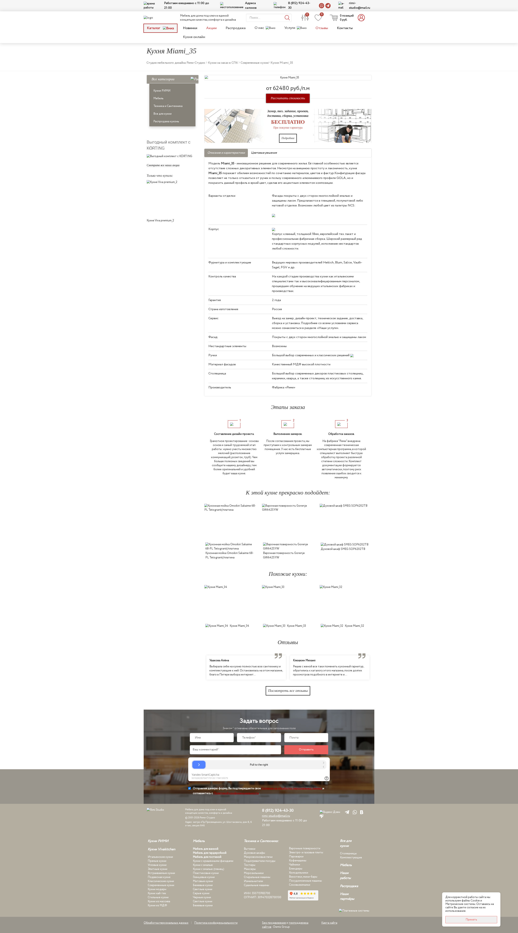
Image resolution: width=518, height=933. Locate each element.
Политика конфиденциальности (216, 923)
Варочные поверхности (304, 848)
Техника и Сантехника (168, 106)
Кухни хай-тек (157, 893)
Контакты (345, 28)
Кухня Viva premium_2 (160, 221)
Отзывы (321, 28)
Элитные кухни (157, 869)
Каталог (154, 28)
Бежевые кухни (203, 885)
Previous (201, 668)
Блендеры (295, 869)
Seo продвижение (274, 923)
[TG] (346, 812)
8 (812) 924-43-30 (299, 5)
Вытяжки (249, 849)
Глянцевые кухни (204, 877)
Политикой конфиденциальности (236, 793)
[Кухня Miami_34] (230, 603)
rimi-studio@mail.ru (359, 5)
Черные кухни (202, 897)
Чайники (294, 865)
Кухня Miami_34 (239, 626)
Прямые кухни (157, 861)
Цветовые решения (264, 153)
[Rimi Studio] (157, 18)
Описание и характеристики (226, 153)
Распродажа (236, 28)
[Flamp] (322, 816)
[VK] (361, 812)
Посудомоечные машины (305, 881)
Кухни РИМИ (161, 91)
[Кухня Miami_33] (288, 603)
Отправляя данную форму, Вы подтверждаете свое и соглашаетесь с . (258, 790)
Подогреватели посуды (259, 861)
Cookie (475, 901)
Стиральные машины (257, 877)
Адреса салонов (251, 5)
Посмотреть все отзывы (288, 691)
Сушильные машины (256, 885)
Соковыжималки (299, 885)
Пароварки (296, 857)
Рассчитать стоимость (288, 98)
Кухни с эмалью (203, 865)
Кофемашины (297, 861)
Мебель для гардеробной (209, 853)
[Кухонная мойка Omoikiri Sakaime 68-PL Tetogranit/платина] (230, 522)
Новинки (190, 28)
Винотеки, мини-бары (303, 877)
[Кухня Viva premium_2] (172, 198)
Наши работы (345, 875)
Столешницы (348, 854)
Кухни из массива (159, 901)
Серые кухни (201, 893)
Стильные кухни (158, 897)
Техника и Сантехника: (261, 841)
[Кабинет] (362, 17)
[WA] (354, 812)
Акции (211, 28)
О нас (259, 28)
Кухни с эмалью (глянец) (208, 869)
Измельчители (253, 881)
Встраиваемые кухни (161, 873)
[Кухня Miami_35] (288, 78)
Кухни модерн (157, 889)
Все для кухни (162, 114)
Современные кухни (161, 885)
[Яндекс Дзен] (330, 812)
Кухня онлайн (194, 37)
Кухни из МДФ (157, 905)
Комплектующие (351, 858)
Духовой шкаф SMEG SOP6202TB (343, 549)
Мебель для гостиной (207, 857)
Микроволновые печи (258, 857)
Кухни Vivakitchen (161, 849)
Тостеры (249, 865)
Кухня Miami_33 (296, 626)
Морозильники (254, 873)
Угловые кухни (157, 865)
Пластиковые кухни (206, 873)
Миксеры (250, 869)
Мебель (158, 98)
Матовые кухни (203, 881)
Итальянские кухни (160, 857)
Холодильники (298, 873)
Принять (471, 920)
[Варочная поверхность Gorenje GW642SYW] (288, 522)
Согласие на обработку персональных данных (291, 788)
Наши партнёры (347, 896)
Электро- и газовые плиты (306, 853)
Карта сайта (329, 923)
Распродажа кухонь (166, 121)
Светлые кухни (202, 889)
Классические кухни (161, 881)
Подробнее (287, 138)
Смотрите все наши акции (163, 165)
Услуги (289, 28)
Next (374, 668)
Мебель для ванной (205, 849)
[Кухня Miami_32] (345, 603)
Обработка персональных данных (166, 923)
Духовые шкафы (254, 853)
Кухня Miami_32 (354, 626)
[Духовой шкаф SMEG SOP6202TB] (345, 522)
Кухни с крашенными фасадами (213, 861)
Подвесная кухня (159, 877)
